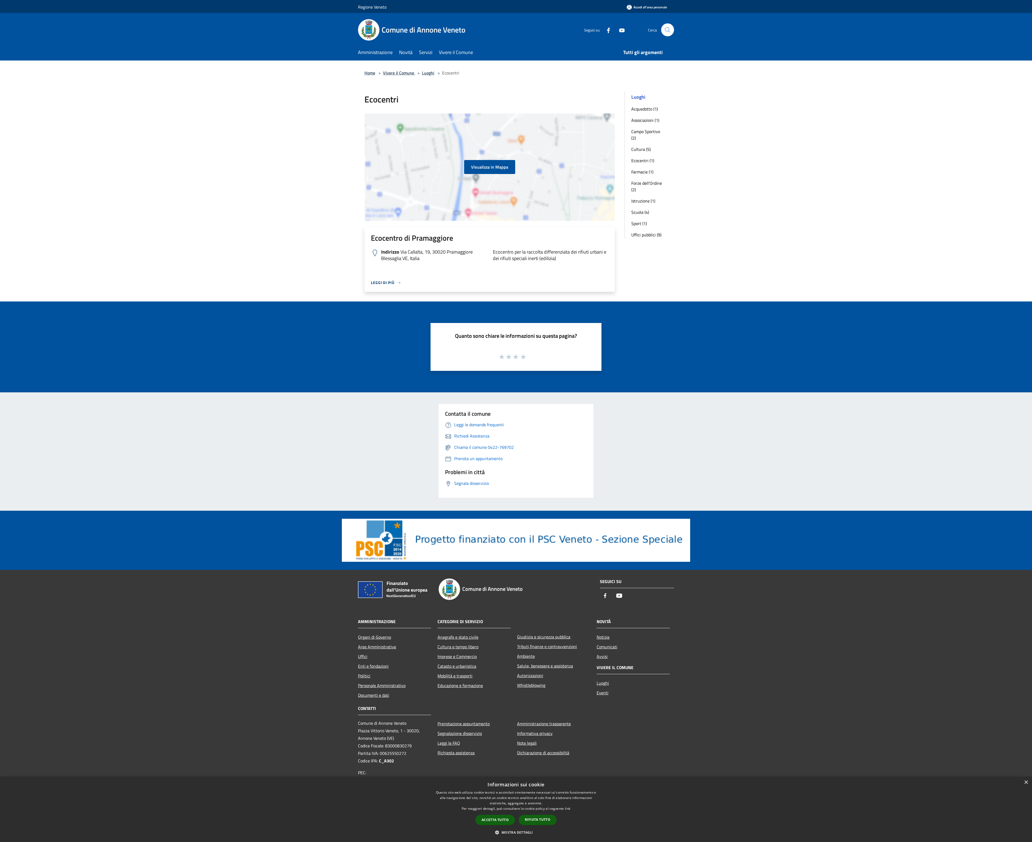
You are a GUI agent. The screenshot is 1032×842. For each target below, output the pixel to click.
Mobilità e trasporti (455, 676)
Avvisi (602, 656)
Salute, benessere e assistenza (545, 666)
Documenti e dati (373, 695)
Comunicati (607, 647)
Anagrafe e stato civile (458, 637)
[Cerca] (667, 29)
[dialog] (516, 809)
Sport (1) (639, 223)
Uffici (362, 656)
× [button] (1026, 782)
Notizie (603, 637)
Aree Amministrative (377, 647)
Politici (364, 676)
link (567, 808)
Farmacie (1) (642, 172)
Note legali (527, 743)
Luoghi (428, 73)
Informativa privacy (535, 733)
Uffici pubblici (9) (646, 235)
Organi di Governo (374, 637)
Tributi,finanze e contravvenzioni (547, 646)
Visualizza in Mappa (489, 167)
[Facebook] (606, 29)
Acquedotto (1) (644, 109)
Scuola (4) (640, 212)
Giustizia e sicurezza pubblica (543, 637)
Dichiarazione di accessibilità (543, 752)
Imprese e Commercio (457, 656)
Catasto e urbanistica (457, 666)
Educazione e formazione (460, 685)
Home (369, 73)
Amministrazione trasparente (544, 723)
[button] (516, 832)
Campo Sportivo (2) (645, 134)
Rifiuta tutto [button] (537, 819)
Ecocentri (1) (642, 160)
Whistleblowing (531, 685)
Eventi (602, 693)
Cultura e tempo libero (458, 647)
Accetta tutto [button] (495, 820)
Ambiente (526, 656)
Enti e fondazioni (373, 666)
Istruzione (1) (643, 201)
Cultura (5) (641, 149)
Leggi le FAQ (449, 743)
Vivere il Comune (399, 73)
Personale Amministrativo (382, 685)
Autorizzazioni (530, 675)
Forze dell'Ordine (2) (646, 186)
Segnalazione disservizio (460, 733)
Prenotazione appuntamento (464, 723)
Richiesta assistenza (456, 752)
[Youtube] (619, 29)
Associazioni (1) (645, 120)
